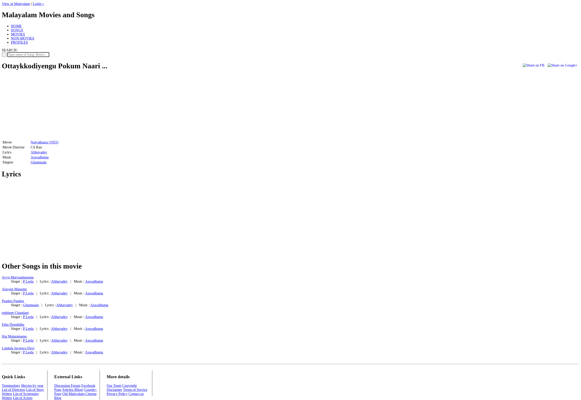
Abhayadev (39, 152)
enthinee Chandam (15, 313)
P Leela (28, 281)
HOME (16, 26)
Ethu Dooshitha (13, 324)
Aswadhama (40, 157)
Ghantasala (39, 162)
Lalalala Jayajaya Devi (18, 348)
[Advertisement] (40, 107)
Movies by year (32, 386)
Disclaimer (114, 390)
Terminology (11, 386)
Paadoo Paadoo (13, 301)
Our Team (114, 386)
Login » (38, 4)
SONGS (17, 30)
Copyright (129, 386)
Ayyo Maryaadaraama (18, 277)
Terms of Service (135, 390)
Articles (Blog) (72, 390)
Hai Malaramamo (14, 336)
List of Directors (13, 390)
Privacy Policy (117, 394)
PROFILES (19, 42)
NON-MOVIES (22, 38)
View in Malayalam (16, 4)
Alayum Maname (14, 289)
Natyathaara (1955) (44, 142)
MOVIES (18, 34)
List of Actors (22, 398)
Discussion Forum (67, 386)
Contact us (136, 394)
